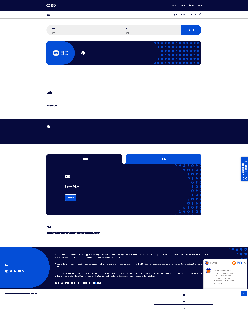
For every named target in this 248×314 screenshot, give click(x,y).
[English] (174, 5)
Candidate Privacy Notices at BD (72, 283)
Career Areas (190, 14)
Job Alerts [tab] (164, 159)
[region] (124, 301)
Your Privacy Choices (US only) (96, 283)
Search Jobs (200, 15)
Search (191, 30)
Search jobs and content (53, 28)
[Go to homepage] (51, 5)
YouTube (19, 271)
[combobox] (153, 32)
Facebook (15, 271)
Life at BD (181, 14)
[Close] (244, 293)
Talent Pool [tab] (84, 159)
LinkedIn (10, 271)
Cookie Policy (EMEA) (83, 283)
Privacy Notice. (35, 293)
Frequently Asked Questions (58, 267)
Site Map (60, 283)
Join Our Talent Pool (70, 197)
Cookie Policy (78, 283)
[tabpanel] (119, 189)
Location (126, 28)
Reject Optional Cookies (183, 301)
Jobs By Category (55, 283)
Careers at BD (47, 14)
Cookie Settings (88, 283)
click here (98, 232)
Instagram (6, 271)
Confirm (183, 308)
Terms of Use (66, 283)
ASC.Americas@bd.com (94, 232)
